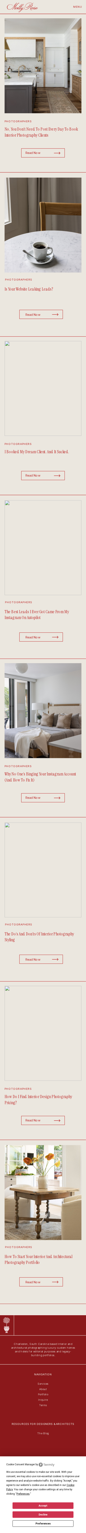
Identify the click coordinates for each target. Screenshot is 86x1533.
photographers (18, 121)
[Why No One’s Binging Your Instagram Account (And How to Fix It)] (43, 710)
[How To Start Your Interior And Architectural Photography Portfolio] (43, 1192)
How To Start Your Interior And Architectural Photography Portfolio (38, 1259)
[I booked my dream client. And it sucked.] (43, 388)
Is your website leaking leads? (29, 289)
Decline (43, 1514)
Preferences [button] (23, 1493)
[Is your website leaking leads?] (43, 225)
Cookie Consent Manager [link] (20, 1464)
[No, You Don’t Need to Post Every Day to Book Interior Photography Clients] (43, 65)
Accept (43, 1505)
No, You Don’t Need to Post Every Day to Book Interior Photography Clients (41, 132)
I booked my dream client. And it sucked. (37, 452)
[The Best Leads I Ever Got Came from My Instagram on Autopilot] (43, 547)
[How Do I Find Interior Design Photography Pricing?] (43, 1033)
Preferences (43, 1523)
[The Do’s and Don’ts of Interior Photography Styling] (43, 870)
